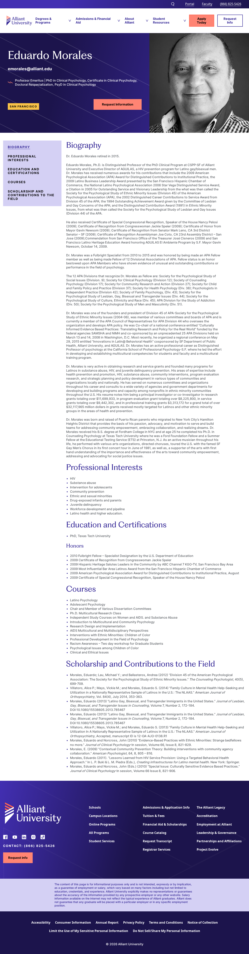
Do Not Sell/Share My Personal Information (166, 931)
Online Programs (102, 824)
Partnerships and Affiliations (219, 841)
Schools (95, 807)
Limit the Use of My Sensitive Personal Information (88, 931)
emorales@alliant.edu (30, 68)
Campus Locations (103, 816)
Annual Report (107, 922)
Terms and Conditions (166, 922)
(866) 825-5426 (230, 4)
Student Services (102, 841)
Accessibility (40, 922)
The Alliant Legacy (211, 807)
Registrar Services (156, 849)
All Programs (99, 833)
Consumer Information (73, 922)
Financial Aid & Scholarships (165, 824)
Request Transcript (157, 841)
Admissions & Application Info (166, 807)
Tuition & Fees (154, 816)
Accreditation (207, 816)
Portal (189, 4)
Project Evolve (207, 849)
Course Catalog (154, 833)
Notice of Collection (203, 922)
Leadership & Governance (216, 833)
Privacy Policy (133, 922)
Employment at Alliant (214, 824)
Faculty (207, 4)
